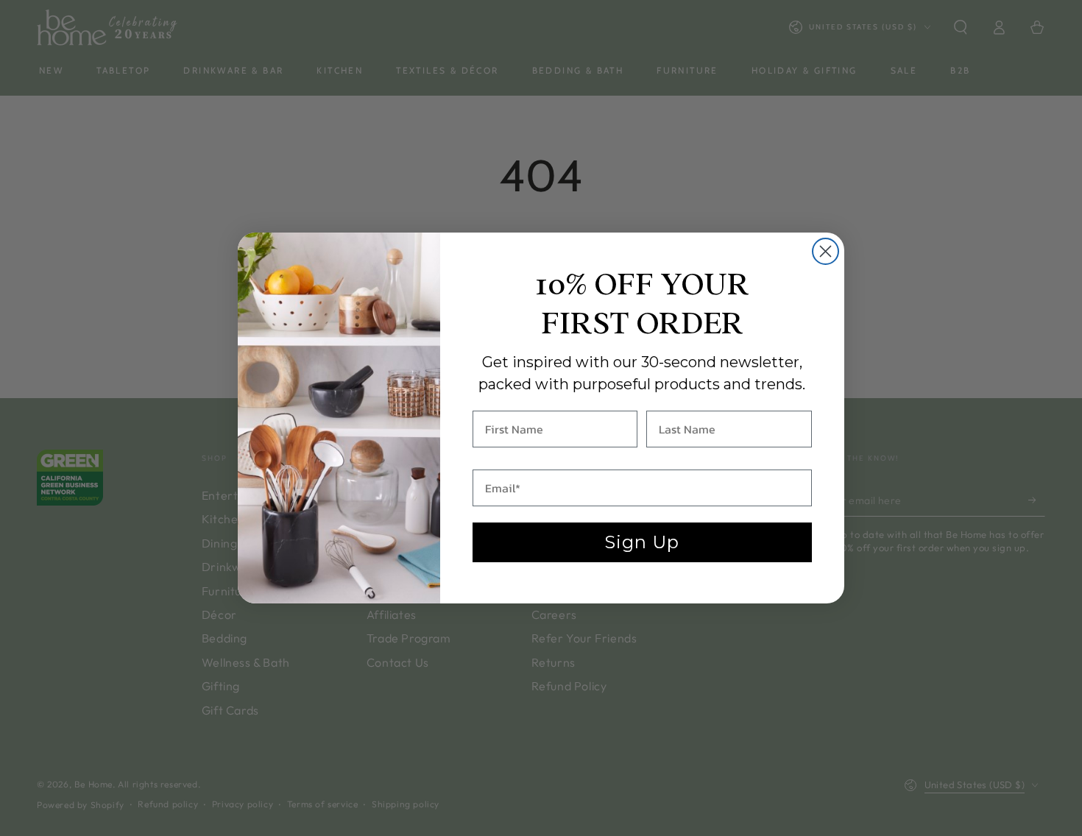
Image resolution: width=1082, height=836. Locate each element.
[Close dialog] (825, 251)
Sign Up (641, 542)
